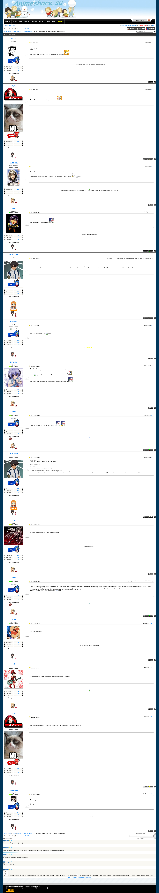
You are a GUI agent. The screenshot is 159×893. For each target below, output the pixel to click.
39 (28, 29)
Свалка (14, 31)
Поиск (149, 25)
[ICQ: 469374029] (150, 450)
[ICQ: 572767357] (150, 159)
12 (151, 623)
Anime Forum (7, 31)
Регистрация (12, 25)
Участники (134, 25)
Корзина (19, 31)
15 (151, 793)
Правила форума (142, 25)
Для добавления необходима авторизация (79, 877)
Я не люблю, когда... (28, 31)
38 (25, 29)
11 (117, 581)
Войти (6, 25)
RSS (153, 25)
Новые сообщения (126, 25)
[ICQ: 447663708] (150, 251)
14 (151, 716)
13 (151, 667)
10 (151, 524)
